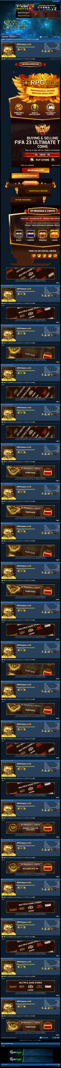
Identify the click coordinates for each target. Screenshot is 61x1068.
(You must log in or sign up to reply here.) (8, 1037)
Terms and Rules (57, 1066)
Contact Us (48, 1064)
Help (52, 1064)
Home (54, 1064)
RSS (58, 1064)
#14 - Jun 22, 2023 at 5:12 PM (7, 760)
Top (57, 1064)
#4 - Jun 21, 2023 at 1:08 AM (7, 364)
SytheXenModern (5, 1064)
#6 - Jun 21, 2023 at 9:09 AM (7, 444)
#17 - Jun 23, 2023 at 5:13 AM (7, 879)
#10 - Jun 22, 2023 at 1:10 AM (7, 602)
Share (58, 322)
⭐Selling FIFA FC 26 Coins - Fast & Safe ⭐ (30, 1040)
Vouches (18, 280)
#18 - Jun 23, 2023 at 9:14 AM (7, 919)
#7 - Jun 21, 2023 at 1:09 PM (7, 483)
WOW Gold (43, 281)
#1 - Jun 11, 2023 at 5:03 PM (7, 41)
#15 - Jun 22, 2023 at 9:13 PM (7, 800)
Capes (29, 281)
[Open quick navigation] (59, 34)
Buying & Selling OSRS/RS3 (21, 281)
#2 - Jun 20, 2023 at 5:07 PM (7, 285)
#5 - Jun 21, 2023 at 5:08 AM (7, 404)
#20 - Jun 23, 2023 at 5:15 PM (7, 998)
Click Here (58, 47)
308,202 (58, 44)
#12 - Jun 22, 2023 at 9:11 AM (7, 681)
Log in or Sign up (56, 1)
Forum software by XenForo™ (10, 1066)
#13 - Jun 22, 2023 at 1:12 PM (7, 721)
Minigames (37, 281)
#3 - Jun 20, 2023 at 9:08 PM (7, 325)
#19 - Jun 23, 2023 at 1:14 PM (7, 958)
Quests (33, 281)
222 (55, 36)
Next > (58, 36)
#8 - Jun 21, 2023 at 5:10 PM (7, 523)
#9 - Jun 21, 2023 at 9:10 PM (7, 562)
